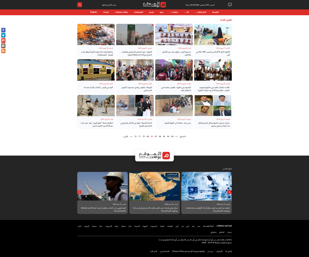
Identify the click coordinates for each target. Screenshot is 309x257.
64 (168, 136)
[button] (229, 192)
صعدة (94, 226)
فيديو (151, 12)
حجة (100, 226)
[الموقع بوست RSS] (3, 51)
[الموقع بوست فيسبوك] (3, 30)
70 (144, 136)
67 (156, 136)
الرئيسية (215, 12)
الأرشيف (219, 251)
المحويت (108, 226)
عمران (229, 232)
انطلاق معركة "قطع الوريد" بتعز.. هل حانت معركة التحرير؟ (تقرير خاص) (97, 124)
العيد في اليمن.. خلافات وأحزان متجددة (98, 87)
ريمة (116, 226)
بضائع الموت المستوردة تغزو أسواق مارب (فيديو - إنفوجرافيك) (97, 53)
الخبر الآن (153, 251)
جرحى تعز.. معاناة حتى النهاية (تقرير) (178, 122)
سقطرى (213, 232)
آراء (187, 12)
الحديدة (137, 226)
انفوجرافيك (138, 12)
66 (160, 136)
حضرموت (154, 226)
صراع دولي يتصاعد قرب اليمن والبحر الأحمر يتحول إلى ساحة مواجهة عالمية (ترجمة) (155, 209)
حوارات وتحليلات (121, 12)
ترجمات (106, 12)
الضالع (221, 232)
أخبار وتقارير (201, 12)
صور (161, 12)
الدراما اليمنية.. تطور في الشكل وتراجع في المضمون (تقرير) (136, 124)
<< (176, 136)
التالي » (125, 136)
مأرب (79, 226)
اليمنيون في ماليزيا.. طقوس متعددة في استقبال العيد (176, 89)
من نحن (210, 251)
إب (182, 226)
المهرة (145, 226)
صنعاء (123, 226)
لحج (187, 226)
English (93, 12)
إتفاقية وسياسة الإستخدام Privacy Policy (188, 251)
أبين (177, 226)
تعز (193, 226)
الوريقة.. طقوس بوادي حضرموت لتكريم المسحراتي (137, 89)
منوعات (175, 12)
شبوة (162, 226)
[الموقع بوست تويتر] (3, 35)
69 (148, 136)
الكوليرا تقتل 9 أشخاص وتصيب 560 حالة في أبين (213, 53)
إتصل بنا (228, 251)
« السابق (183, 136)
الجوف (86, 226)
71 (139, 136)
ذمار (130, 226)
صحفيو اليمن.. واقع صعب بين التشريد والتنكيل (176, 53)
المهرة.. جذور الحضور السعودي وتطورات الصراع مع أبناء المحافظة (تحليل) (136, 53)
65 (164, 136)
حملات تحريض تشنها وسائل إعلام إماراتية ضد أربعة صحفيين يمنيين (214, 124)
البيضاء (170, 226)
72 (135, 136)
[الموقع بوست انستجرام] (3, 45)
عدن (198, 226)
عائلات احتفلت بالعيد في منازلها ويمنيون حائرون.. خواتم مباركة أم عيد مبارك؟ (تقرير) (214, 89)
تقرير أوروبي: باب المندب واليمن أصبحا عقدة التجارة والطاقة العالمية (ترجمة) (103, 209)
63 (172, 136)
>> (131, 136)
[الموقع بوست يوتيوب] (3, 40)
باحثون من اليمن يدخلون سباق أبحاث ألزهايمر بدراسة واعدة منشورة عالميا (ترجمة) (208, 209)
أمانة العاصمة (208, 226)
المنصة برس (164, 251)
